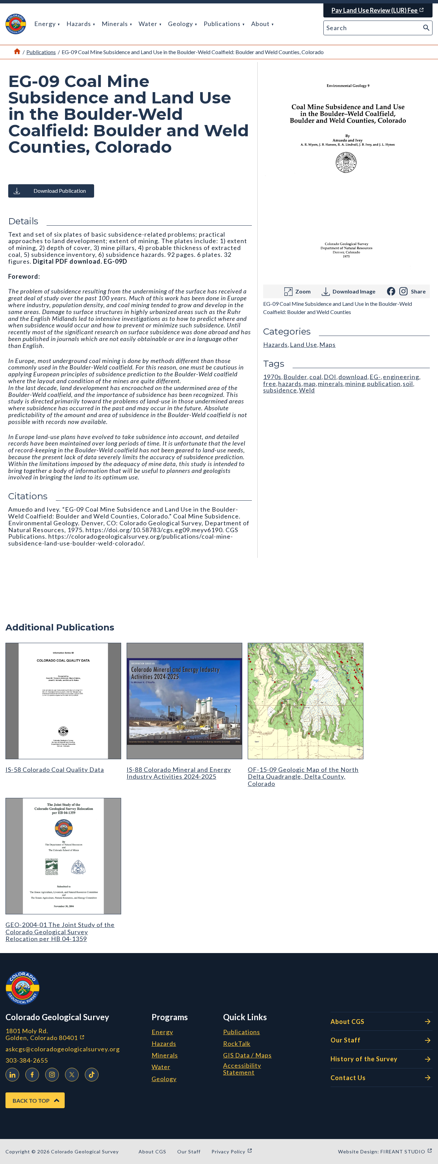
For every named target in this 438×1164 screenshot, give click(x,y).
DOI (330, 376)
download (353, 376)
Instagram (52, 1074)
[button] (15, 24)
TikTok (92, 1074)
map (310, 383)
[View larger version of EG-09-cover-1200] (346, 173)
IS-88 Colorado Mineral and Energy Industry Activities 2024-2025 (179, 773)
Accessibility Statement (242, 1069)
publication (384, 383)
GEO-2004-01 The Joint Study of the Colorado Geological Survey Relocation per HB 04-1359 (60, 931)
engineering (401, 376)
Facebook (32, 1074)
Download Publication (60, 190)
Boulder (295, 376)
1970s (272, 376)
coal (315, 376)
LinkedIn (12, 1074)
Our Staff (346, 1040)
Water (149, 23)
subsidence (280, 390)
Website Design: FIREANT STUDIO (385, 1151)
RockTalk (236, 1043)
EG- (375, 376)
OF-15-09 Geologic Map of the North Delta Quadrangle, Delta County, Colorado (303, 776)
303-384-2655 (26, 1060)
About (261, 23)
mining (355, 383)
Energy (45, 23)
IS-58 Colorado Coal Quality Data (54, 769)
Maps (327, 344)
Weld (307, 390)
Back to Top (31, 1100)
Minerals (115, 23)
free (269, 383)
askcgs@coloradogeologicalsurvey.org (62, 1049)
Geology (181, 23)
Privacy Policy (232, 1151)
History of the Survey (364, 1059)
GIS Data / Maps (247, 1055)
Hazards (79, 23)
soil (408, 383)
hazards (289, 383)
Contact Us (348, 1077)
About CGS (347, 1021)
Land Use (303, 344)
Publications (223, 23)
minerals (330, 383)
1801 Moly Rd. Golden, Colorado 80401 (75, 1034)
